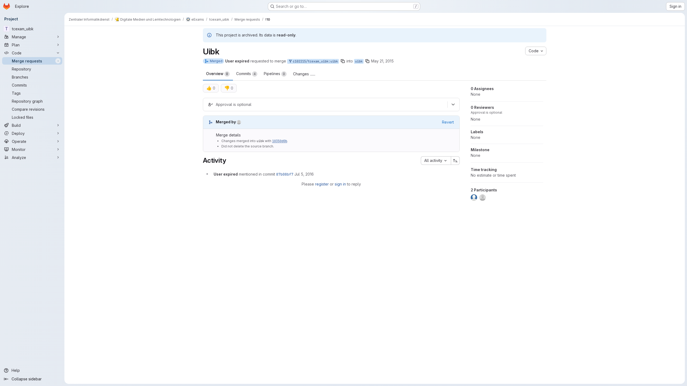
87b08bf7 (284, 174)
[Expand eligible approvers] (453, 104)
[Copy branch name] (342, 61)
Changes (301, 74)
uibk (359, 61)
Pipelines (274, 73)
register (322, 184)
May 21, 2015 (382, 61)
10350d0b (279, 141)
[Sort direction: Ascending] (455, 160)
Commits (246, 73)
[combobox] (436, 160)
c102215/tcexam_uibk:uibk (314, 61)
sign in (340, 184)
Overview (217, 73)
